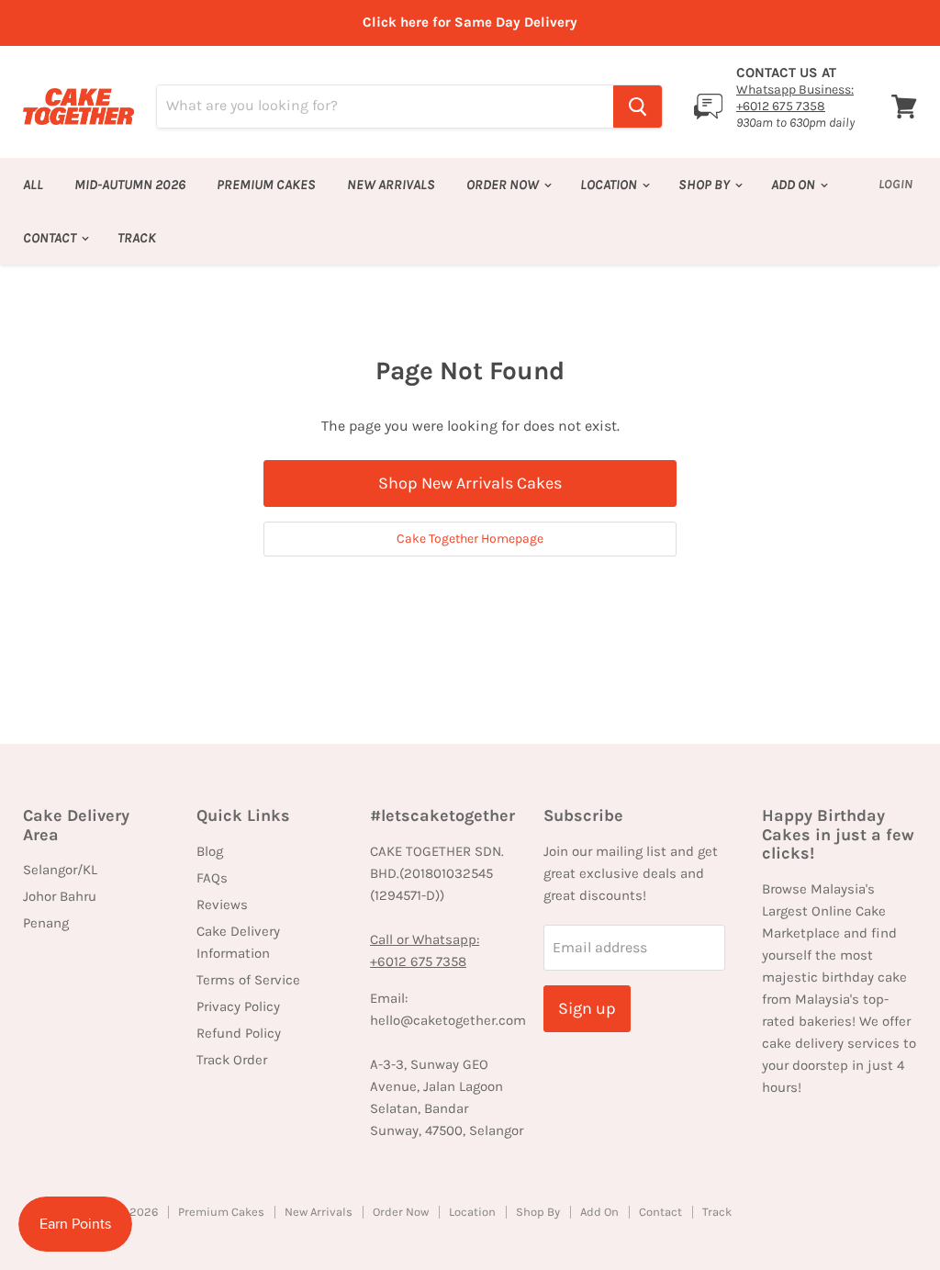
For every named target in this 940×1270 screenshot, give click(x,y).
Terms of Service (248, 980)
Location (610, 184)
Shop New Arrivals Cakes (470, 483)
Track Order (231, 1059)
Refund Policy (238, 1033)
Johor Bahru (59, 896)
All (33, 184)
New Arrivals (391, 184)
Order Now (504, 184)
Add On (794, 184)
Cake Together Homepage (470, 538)
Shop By (705, 184)
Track (137, 238)
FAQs (212, 878)
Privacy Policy (238, 1006)
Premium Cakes (266, 184)
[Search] (637, 106)
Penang (46, 923)
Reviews (222, 904)
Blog (209, 851)
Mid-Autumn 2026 (129, 184)
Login (895, 184)
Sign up (587, 1008)
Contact (51, 238)
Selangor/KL (60, 869)
